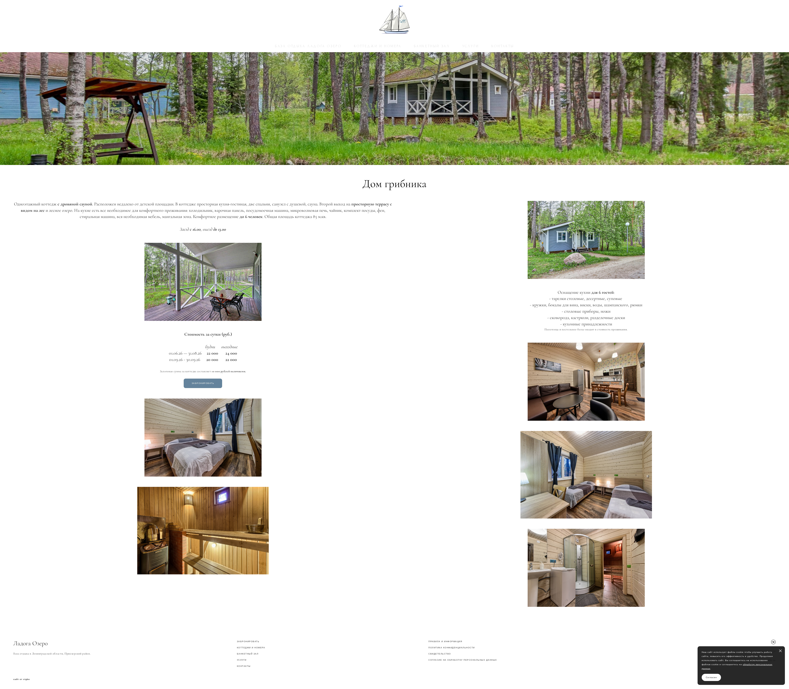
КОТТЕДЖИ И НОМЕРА (377, 46)
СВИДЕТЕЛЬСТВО (439, 654)
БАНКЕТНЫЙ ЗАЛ (432, 46)
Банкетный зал (248, 654)
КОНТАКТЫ (502, 46)
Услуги (242, 660)
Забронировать (248, 641)
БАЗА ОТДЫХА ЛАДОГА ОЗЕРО (308, 46)
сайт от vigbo (21, 679)
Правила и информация (445, 641)
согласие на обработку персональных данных (462, 660)
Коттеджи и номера (251, 647)
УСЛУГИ (470, 46)
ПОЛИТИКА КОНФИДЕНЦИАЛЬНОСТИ (451, 647)
